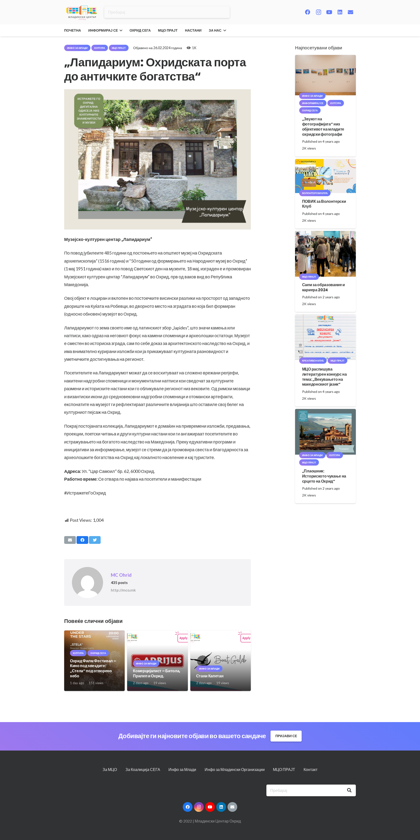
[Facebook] (307, 12)
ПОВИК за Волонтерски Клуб (324, 204)
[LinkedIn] (339, 12)
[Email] (350, 12)
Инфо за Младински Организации (235, 769)
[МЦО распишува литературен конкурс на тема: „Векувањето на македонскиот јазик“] (325, 317)
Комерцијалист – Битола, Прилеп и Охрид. (156, 673)
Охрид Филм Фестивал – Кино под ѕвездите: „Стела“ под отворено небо (93, 668)
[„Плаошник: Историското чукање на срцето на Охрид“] (325, 412)
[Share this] (82, 540)
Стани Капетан (210, 676)
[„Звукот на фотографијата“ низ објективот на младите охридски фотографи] (325, 58)
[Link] (81, 12)
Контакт (310, 769)
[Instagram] (318, 12)
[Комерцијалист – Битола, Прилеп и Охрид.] (157, 633)
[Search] (349, 790)
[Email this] (70, 540)
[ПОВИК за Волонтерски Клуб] (325, 162)
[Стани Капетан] (220, 633)
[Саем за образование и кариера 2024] (325, 234)
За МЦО (110, 769)
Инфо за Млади (182, 769)
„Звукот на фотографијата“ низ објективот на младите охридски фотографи (323, 126)
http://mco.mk (123, 590)
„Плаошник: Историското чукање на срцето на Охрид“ (324, 476)
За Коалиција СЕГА (142, 769)
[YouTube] (329, 12)
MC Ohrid (121, 575)
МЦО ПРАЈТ (284, 769)
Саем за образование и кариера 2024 (323, 287)
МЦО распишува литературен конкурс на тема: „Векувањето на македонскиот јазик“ (324, 376)
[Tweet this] (95, 540)
